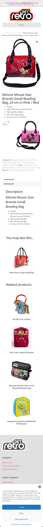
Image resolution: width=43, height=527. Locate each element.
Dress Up (33, 165)
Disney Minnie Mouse (24, 170)
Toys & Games (8, 482)
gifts (4, 167)
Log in (4, 122)
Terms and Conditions (11, 466)
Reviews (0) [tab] (9, 184)
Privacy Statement (25, 524)
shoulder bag (35, 167)
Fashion (19, 33)
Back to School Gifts (28, 160)
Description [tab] (9, 179)
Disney (11, 170)
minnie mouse (22, 167)
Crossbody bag (27, 162)
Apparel (11, 33)
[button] (40, 487)
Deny (21, 513)
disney (26, 165)
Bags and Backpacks (11, 162)
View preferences (21, 519)
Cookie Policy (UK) (9, 469)
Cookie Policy (15, 524)
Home (4, 33)
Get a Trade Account (25, 4)
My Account (7, 462)
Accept (21, 507)
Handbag (14, 165)
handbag (11, 167)
